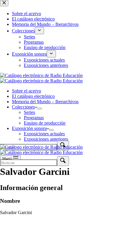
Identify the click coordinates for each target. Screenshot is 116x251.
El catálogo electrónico (33, 96)
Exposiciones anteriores (46, 139)
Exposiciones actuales (44, 133)
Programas (34, 117)
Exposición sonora (29, 128)
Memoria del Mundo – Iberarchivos (45, 101)
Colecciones (23, 106)
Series (29, 112)
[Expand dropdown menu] (39, 108)
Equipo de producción (44, 123)
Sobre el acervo (26, 90)
